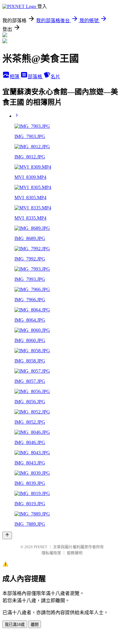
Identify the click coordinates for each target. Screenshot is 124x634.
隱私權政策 (51, 553)
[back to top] (7, 535)
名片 (55, 76)
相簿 (15, 76)
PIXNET (40, 547)
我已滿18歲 (15, 624)
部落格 (35, 76)
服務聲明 (74, 553)
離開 (35, 624)
